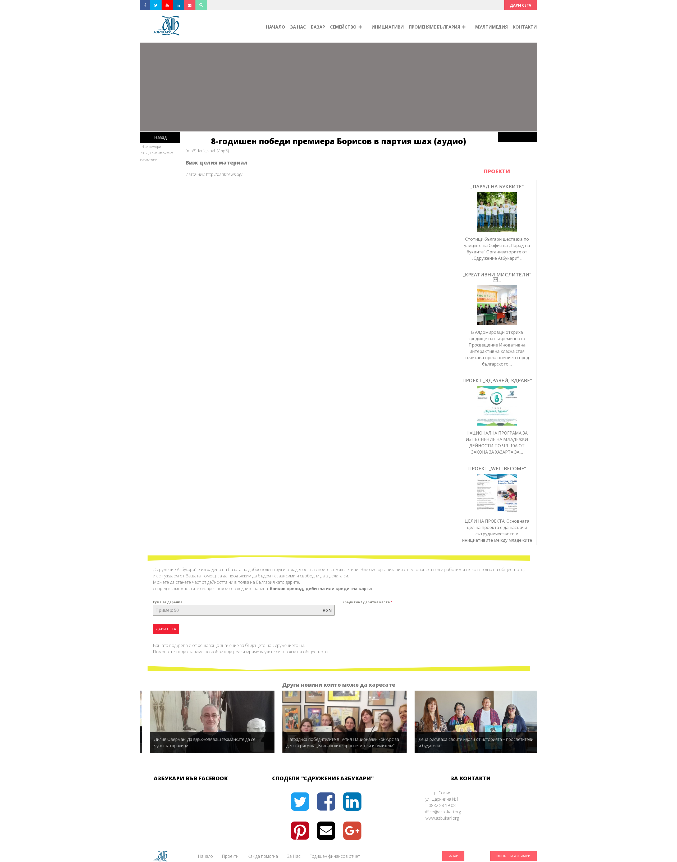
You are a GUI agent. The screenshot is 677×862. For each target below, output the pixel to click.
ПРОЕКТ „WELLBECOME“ (497, 468)
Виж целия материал (216, 162)
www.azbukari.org (442, 818)
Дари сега (166, 628)
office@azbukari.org (442, 812)
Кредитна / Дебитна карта (367, 602)
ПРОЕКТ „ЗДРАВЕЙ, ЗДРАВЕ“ (497, 380)
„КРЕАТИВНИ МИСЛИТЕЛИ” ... (497, 277)
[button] (520, 5)
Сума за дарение (167, 602)
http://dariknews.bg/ (224, 174)
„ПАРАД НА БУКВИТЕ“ (497, 186)
